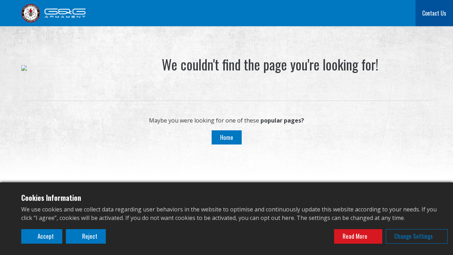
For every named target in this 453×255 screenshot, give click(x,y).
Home (226, 137)
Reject (89, 236)
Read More (355, 236)
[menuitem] (111, 13)
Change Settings (413, 236)
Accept (45, 236)
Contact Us (434, 13)
